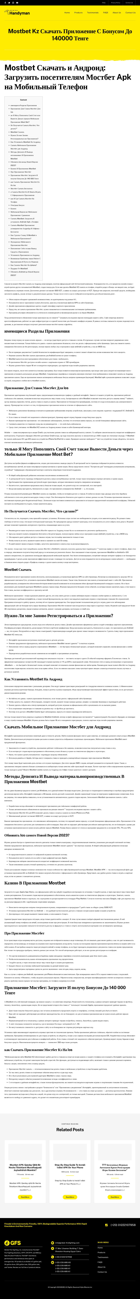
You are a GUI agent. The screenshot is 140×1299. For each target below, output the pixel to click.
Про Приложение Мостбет (21, 172)
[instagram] (13, 3)
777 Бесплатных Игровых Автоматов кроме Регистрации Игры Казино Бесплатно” (115, 1167)
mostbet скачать (38, 381)
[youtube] (17, 3)
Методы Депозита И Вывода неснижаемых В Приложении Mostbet (22, 155)
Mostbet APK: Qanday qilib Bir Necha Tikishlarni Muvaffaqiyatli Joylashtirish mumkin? (25, 1167)
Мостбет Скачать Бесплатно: (22, 189)
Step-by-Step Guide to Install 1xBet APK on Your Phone (70, 1166)
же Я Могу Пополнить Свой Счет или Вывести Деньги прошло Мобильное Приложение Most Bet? (25, 118)
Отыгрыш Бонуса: (18, 205)
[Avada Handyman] (17, 11)
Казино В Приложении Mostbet (23, 169)
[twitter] (9, 3)
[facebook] (5, 3)
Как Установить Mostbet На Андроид (25, 142)
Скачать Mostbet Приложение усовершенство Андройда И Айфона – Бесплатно (25, 228)
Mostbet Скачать (17, 132)
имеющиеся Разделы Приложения (24, 105)
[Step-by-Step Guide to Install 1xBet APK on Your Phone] (70, 1152)
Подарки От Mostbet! (19, 269)
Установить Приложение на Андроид (25, 255)
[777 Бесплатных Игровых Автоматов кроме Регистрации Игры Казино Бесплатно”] (115, 1152)
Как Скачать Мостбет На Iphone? (24, 265)
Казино (13, 209)
